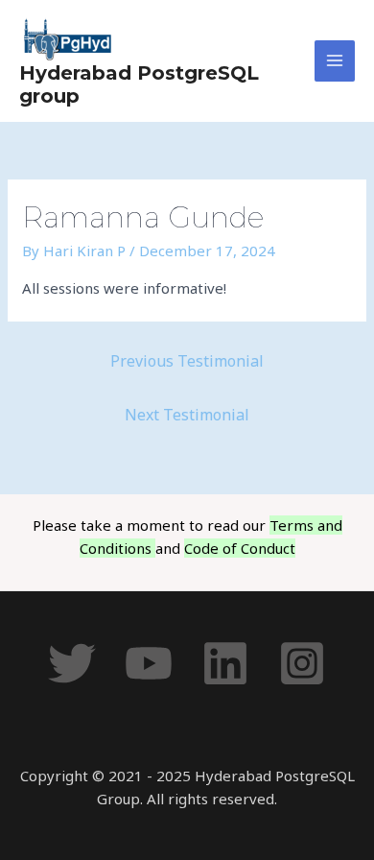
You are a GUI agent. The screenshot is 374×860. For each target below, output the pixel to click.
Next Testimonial (187, 414)
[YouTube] (148, 663)
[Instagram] (302, 663)
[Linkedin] (225, 663)
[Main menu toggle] (335, 61)
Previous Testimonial (187, 360)
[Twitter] (72, 663)
